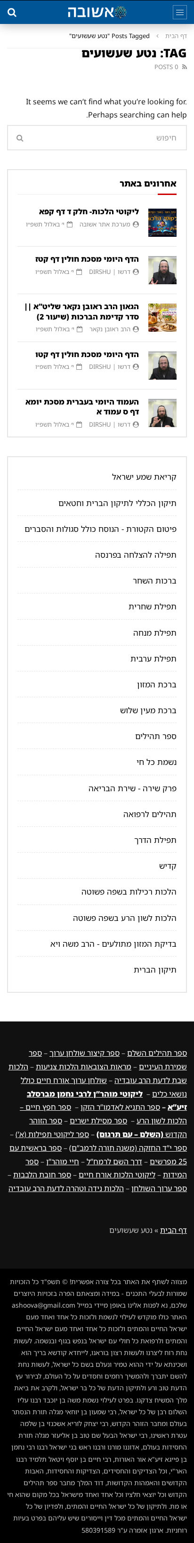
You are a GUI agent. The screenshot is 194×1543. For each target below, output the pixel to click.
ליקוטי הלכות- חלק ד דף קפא (89, 211)
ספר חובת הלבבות (42, 1174)
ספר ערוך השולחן (159, 1188)
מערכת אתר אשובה (105, 224)
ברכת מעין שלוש (148, 710)
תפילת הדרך (155, 839)
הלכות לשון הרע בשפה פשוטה (125, 917)
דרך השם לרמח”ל (114, 1161)
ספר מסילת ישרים (98, 1120)
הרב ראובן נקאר (109, 329)
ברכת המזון (157, 684)
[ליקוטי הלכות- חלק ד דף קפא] (162, 223)
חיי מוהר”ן (62, 1161)
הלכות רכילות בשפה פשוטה (129, 891)
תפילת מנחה (155, 632)
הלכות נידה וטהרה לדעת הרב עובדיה (66, 1188)
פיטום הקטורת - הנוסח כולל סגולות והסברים (100, 528)
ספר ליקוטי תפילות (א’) (52, 1134)
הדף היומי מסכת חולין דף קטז (87, 259)
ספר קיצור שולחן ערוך (84, 1053)
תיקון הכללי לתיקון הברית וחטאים (117, 503)
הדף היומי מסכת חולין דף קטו (87, 354)
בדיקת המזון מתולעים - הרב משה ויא (113, 943)
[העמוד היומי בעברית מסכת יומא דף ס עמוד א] (162, 413)
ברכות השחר (155, 580)
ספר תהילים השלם (157, 1053)
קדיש (168, 865)
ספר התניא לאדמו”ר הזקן (120, 1107)
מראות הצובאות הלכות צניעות (83, 1066)
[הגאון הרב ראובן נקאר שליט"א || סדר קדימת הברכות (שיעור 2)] (162, 318)
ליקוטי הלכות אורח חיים (117, 1174)
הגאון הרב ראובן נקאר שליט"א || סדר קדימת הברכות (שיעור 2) (81, 311)
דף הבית (176, 35)
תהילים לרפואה (150, 814)
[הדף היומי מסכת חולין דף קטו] (162, 365)
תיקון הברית (155, 969)
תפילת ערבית (153, 658)
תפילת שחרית (153, 606)
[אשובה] (97, 12)
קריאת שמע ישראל (144, 476)
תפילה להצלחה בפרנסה (136, 554)
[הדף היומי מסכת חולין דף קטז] (162, 270)
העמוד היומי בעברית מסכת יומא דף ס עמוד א (82, 407)
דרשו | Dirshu (109, 271)
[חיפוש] (12, 12)
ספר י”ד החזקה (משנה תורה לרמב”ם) (128, 1148)
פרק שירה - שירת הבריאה (133, 788)
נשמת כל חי (157, 761)
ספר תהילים (156, 736)
